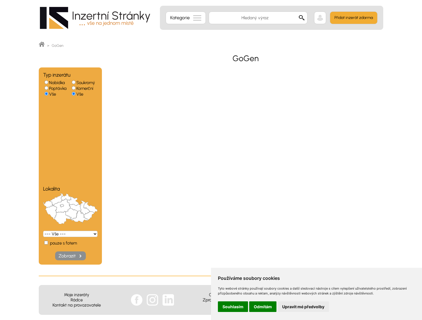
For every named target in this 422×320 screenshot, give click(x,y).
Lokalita (51, 189)
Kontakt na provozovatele (77, 305)
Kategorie (180, 17)
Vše (52, 94)
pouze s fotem (63, 243)
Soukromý (85, 82)
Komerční (84, 88)
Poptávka (58, 88)
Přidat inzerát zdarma (353, 17)
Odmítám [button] (263, 306)
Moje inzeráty (76, 294)
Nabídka (57, 82)
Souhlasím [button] (232, 306)
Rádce (77, 299)
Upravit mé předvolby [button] (303, 306)
